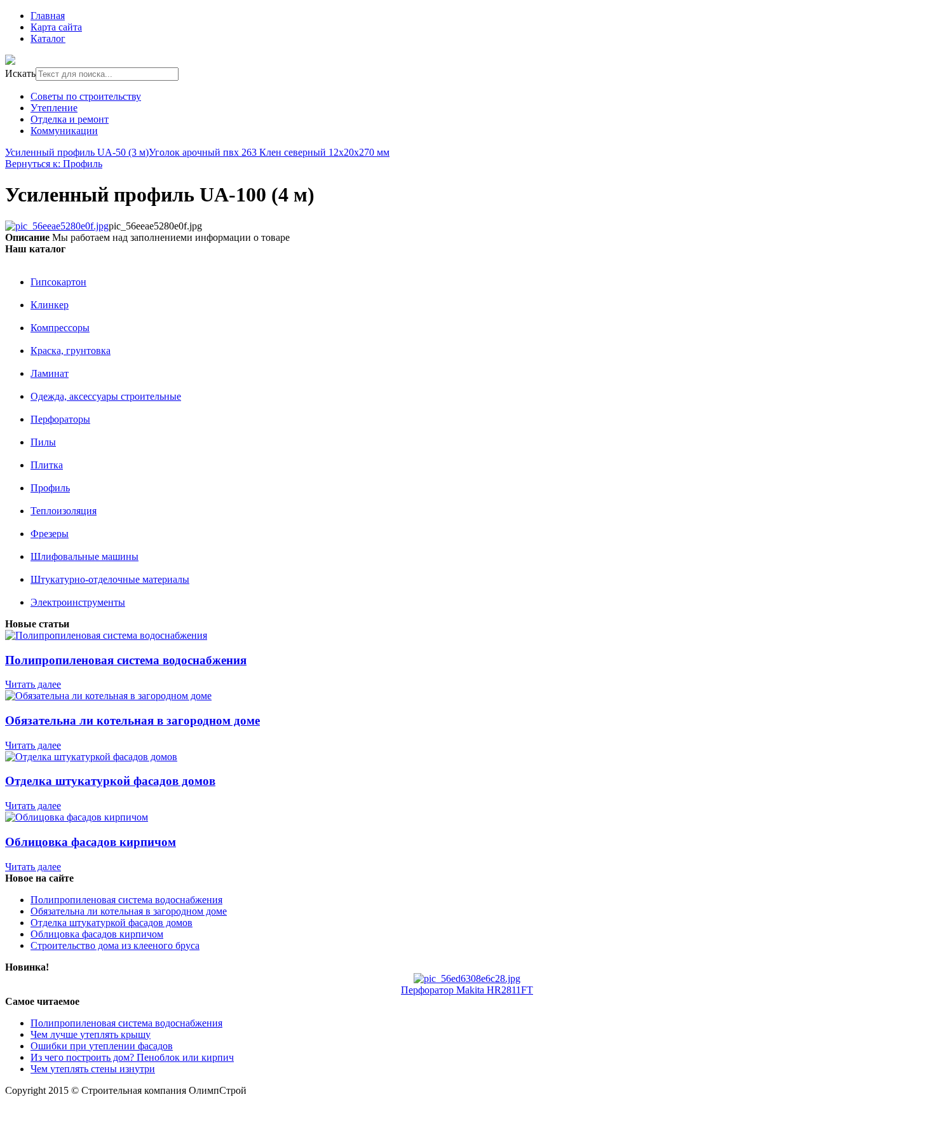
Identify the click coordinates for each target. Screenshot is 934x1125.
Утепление (54, 107)
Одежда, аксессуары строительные (105, 396)
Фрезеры (49, 533)
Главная (47, 15)
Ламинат (49, 373)
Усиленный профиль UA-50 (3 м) (77, 152)
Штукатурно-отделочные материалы (109, 579)
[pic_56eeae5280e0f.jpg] (57, 226)
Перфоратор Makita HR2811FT (467, 990)
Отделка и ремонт (69, 119)
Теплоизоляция (63, 510)
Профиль (50, 487)
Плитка (46, 465)
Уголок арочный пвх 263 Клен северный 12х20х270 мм (269, 152)
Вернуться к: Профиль (53, 163)
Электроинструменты (77, 602)
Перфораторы (60, 419)
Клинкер (49, 304)
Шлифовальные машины (84, 556)
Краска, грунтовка (70, 350)
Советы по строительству (85, 96)
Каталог (47, 38)
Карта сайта (56, 27)
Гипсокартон (58, 281)
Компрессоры (60, 327)
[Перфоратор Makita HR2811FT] (467, 978)
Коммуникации (64, 130)
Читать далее (33, 684)
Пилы (43, 442)
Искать (20, 73)
